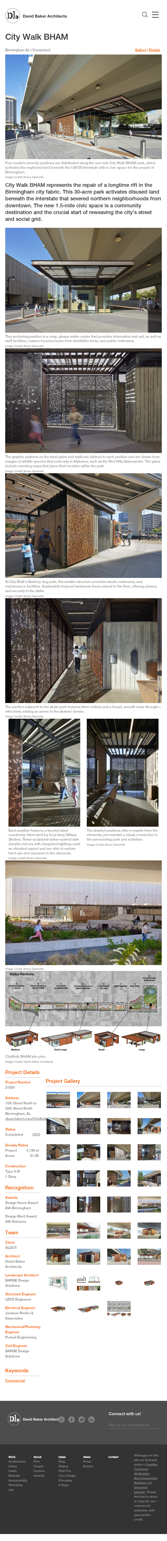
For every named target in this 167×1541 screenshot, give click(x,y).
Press (87, 1461)
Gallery (140, 50)
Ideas (62, 1457)
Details (154, 50)
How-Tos (64, 1471)
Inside (12, 1471)
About (37, 1457)
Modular (14, 1475)
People (38, 1466)
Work (11, 1457)
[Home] (36, 15)
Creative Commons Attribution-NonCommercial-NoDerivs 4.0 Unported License (145, 1478)
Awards (38, 1475)
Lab (11, 1490)
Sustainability (17, 1480)
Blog (61, 1461)
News (86, 1457)
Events (88, 1466)
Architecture (17, 1461)
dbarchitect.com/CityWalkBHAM (31, 1119)
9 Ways (63, 1485)
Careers (39, 1471)
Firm (36, 1461)
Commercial (15, 1381)
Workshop (15, 1485)
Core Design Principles (67, 1478)
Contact (113, 1457)
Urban (12, 1466)
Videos (63, 1466)
